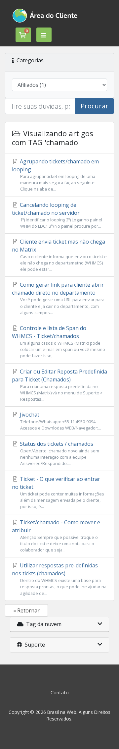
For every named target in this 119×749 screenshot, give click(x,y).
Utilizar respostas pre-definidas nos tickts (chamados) (59, 579)
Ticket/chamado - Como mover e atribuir (56, 536)
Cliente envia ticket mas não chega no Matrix (59, 255)
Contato (60, 692)
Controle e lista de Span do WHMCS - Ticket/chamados (58, 341)
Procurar (94, 105)
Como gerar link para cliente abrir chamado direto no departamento (58, 298)
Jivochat (60, 421)
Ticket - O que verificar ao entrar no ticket (58, 492)
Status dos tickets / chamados (59, 453)
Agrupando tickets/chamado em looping (55, 175)
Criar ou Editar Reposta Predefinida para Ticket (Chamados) (59, 385)
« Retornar (26, 610)
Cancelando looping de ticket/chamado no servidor (57, 215)
